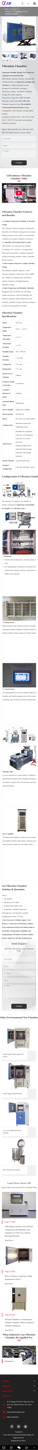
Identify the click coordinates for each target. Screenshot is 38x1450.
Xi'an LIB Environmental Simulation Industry (17, 1435)
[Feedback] (26, 1447)
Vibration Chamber (11, 14)
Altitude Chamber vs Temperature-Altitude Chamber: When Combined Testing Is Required (19, 1322)
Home (7, 9)
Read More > (9, 1240)
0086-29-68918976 (13, 1417)
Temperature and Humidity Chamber (16, 11)
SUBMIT (19, 163)
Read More (29, 1361)
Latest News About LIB (19, 1183)
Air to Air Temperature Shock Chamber (12, 1132)
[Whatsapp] (11, 1447)
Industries (6, 1386)
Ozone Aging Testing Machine (12, 1093)
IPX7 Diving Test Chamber (11, 1170)
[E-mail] (4, 1447)
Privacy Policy (21, 1440)
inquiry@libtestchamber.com (15, 1412)
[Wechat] (19, 1447)
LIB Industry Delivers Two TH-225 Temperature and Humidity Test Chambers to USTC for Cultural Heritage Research (19, 1231)
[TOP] (34, 1447)
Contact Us (6, 1396)
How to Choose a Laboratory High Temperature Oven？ (18, 1277)
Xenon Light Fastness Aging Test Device (13, 1055)
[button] (2, 60)
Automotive (9, 1361)
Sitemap (13, 1440)
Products (12, 9)
